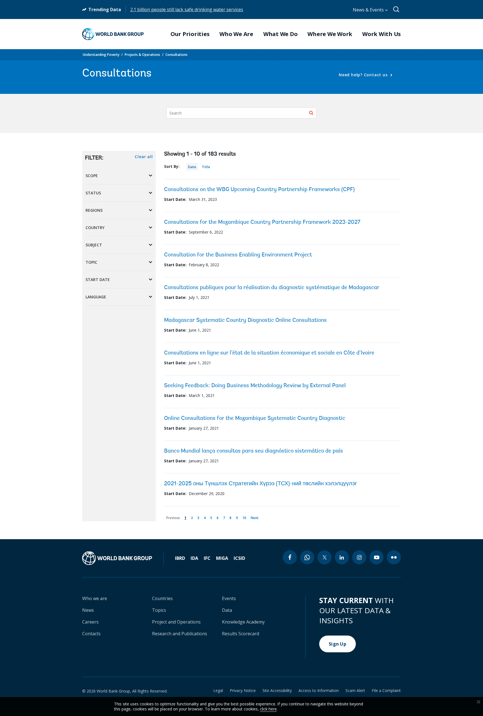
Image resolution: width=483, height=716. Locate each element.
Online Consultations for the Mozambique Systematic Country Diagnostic (254, 418)
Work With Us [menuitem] (381, 34)
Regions (94, 210)
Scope (92, 175)
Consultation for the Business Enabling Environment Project (238, 255)
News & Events (369, 10)
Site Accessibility (277, 690)
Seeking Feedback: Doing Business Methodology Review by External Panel (255, 386)
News (88, 610)
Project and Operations (176, 622)
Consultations (176, 54)
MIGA (222, 558)
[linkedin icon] (342, 557)
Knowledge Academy (243, 622)
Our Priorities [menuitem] (190, 34)
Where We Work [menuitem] (329, 34)
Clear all (144, 156)
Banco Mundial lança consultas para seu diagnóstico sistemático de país (253, 451)
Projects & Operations (142, 54)
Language (96, 296)
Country (95, 227)
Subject (94, 245)
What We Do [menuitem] (280, 34)
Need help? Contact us (364, 74)
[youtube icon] (376, 557)
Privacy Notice (243, 690)
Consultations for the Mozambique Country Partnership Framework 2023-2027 (262, 222)
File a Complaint (386, 690)
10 (245, 517)
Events (229, 598)
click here (268, 709)
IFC (207, 558)
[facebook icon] (290, 557)
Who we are (94, 598)
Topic (91, 262)
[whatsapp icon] (307, 557)
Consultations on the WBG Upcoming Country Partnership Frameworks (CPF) (259, 189)
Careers (90, 622)
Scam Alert (355, 690)
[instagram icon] (359, 557)
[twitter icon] (325, 557)
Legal (218, 690)
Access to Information (319, 690)
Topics (159, 610)
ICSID (239, 558)
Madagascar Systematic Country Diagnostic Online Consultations (245, 320)
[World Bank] (123, 558)
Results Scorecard (240, 634)
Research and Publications (179, 634)
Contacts (91, 634)
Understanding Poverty (101, 54)
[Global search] (396, 9)
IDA (194, 558)
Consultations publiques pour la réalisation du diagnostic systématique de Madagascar (271, 288)
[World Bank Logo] (113, 34)
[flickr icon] (394, 557)
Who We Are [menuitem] (236, 34)
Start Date (98, 279)
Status (93, 193)
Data (227, 610)
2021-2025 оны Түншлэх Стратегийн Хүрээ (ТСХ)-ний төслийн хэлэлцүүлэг (260, 484)
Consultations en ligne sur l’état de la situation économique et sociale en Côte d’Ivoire (269, 353)
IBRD (180, 558)
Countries (162, 598)
